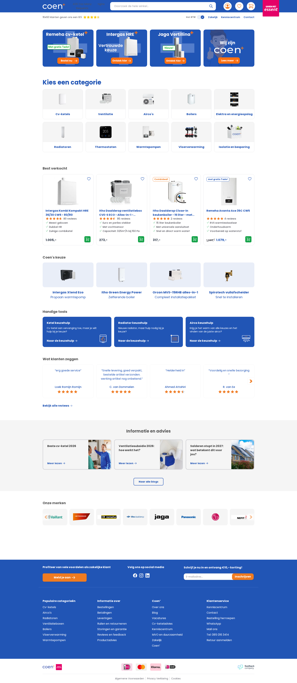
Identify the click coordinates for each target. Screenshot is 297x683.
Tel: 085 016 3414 (218, 635)
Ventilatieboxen (53, 624)
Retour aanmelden (219, 640)
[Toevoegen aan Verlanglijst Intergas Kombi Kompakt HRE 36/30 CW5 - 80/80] (89, 179)
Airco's (47, 613)
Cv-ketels (49, 607)
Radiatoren (50, 618)
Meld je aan (62, 577)
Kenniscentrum (230, 17)
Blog (155, 613)
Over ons (158, 607)
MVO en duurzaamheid (167, 635)
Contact (249, 17)
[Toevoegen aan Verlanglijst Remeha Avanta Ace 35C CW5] (250, 179)
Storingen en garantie (112, 629)
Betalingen (104, 613)
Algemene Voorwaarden (129, 678)
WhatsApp (214, 624)
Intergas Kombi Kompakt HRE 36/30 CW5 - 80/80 (67, 213)
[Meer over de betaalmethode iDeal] (126, 667)
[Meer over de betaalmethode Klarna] (155, 667)
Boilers (47, 629)
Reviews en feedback (111, 635)
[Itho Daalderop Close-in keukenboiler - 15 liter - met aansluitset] (175, 192)
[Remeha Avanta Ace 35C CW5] (228, 192)
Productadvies (107, 640)
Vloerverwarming (54, 635)
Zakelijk (213, 17)
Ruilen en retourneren (112, 624)
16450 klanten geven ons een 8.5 (62, 17)
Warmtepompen (54, 640)
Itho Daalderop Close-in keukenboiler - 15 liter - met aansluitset (172, 213)
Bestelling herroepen (221, 618)
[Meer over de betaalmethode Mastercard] (141, 667)
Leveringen (104, 618)
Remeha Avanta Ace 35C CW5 (228, 211)
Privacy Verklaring (157, 678)
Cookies (176, 678)
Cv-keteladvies (162, 624)
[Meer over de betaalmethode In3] (170, 667)
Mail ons (212, 629)
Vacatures (159, 618)
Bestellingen (105, 607)
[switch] (201, 17)
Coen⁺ (156, 646)
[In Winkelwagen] (87, 239)
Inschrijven (243, 577)
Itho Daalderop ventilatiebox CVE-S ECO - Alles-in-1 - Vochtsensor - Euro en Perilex (120, 213)
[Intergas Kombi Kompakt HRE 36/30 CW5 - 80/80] (68, 192)
